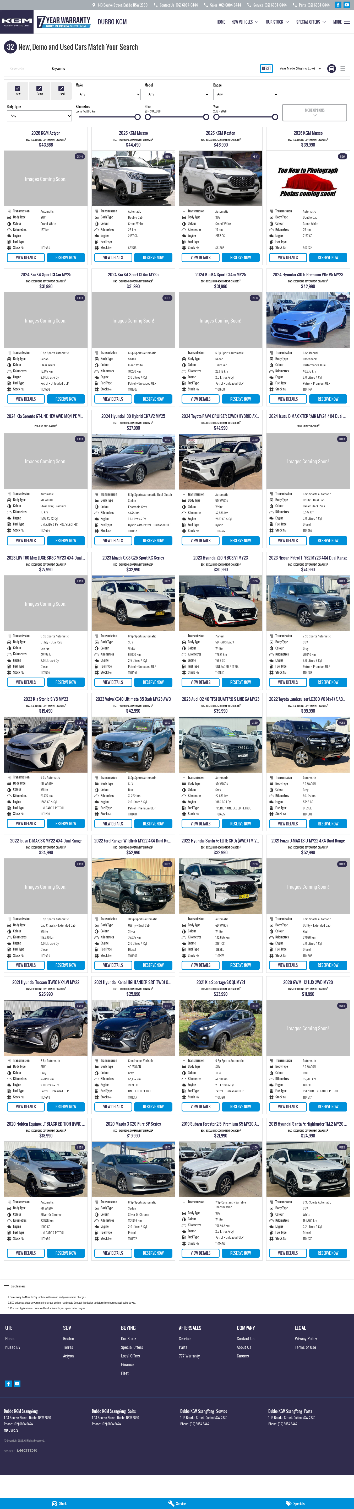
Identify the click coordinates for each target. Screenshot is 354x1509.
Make (79, 85)
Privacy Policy (306, 1338)
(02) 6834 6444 (199, 1423)
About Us (244, 1347)
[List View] (343, 68)
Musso (10, 1338)
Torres (68, 1347)
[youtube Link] (347, 5)
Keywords (58, 68)
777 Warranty (189, 1355)
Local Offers (130, 1355)
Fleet (125, 1373)
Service (184, 1338)
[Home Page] (47, 22)
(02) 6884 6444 (23, 1423)
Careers (243, 1355)
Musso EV (12, 1347)
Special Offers (308, 22)
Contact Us (245, 1338)
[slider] (137, 117)
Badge (217, 85)
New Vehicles (242, 22)
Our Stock (274, 22)
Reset (266, 68)
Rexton (68, 1338)
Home (221, 22)
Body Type (14, 106)
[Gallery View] (331, 68)
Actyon (68, 1355)
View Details (26, 257)
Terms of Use (305, 1347)
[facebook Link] (338, 5)
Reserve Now (66, 257)
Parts (183, 1347)
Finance (127, 1364)
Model (149, 85)
